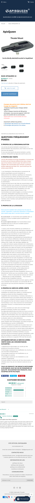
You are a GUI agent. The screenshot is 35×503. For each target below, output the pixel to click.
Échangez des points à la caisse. (15, 125)
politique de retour (17, 463)
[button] (4, 78)
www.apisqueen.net (17, 446)
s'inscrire (30, 480)
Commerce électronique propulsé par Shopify (17, 494)
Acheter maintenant (9, 94)
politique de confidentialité (17, 467)
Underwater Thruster (19, 492)
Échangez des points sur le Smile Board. (17, 123)
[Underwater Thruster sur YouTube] (20, 488)
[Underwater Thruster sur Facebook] (14, 488)
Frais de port (4, 83)
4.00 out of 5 (20, 383)
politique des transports (17, 465)
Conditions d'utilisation (17, 469)
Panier (32, 2)
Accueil (3, 23)
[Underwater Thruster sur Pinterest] (17, 488)
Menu (4, 2)
